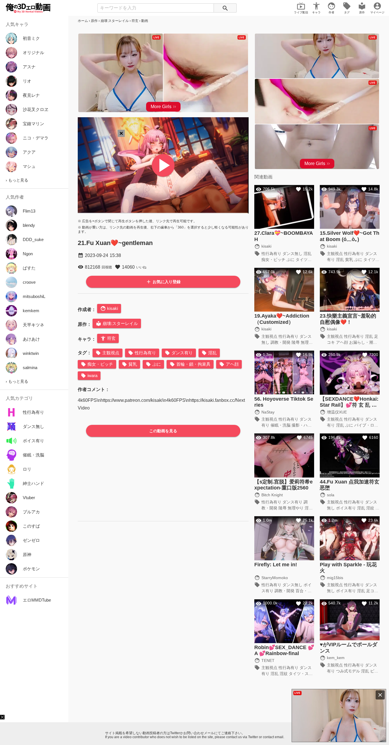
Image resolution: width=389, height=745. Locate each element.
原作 (94, 21)
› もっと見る (17, 180)
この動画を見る (163, 431)
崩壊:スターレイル (115, 21)
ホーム (83, 21)
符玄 (135, 21)
